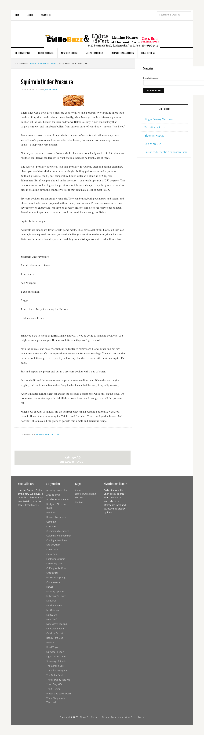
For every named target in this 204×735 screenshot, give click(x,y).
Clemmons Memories (57, 530)
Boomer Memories (56, 517)
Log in (141, 717)
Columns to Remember (58, 535)
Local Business (54, 605)
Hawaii (50, 586)
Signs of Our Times (56, 656)
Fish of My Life (54, 563)
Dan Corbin (52, 549)
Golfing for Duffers (56, 568)
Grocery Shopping (56, 577)
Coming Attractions (56, 540)
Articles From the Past (58, 499)
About (78, 490)
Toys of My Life (54, 684)
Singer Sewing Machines (159, 119)
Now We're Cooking (48, 434)
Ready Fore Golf (54, 637)
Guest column (53, 582)
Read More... (32, 504)
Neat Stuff (51, 619)
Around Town (53, 494)
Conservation (53, 544)
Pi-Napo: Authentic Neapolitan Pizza (166, 152)
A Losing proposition (57, 490)
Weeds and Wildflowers (58, 693)
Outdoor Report (54, 633)
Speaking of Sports (56, 661)
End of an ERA (153, 144)
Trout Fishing (53, 688)
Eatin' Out (51, 554)
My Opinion (52, 610)
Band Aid (51, 512)
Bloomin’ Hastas (154, 135)
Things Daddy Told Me (58, 679)
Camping (51, 521)
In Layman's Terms (56, 595)
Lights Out (51, 600)
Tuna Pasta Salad (155, 127)
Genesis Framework (112, 717)
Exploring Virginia (55, 558)
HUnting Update (55, 591)
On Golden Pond (55, 628)
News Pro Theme (89, 717)
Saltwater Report (55, 651)
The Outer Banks (55, 675)
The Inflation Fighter (57, 670)
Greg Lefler (52, 572)
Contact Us (81, 502)
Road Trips (52, 647)
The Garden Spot (55, 665)
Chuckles (51, 526)
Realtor (50, 642)
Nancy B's (51, 614)
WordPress (130, 717)
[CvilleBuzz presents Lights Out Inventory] (102, 35)
